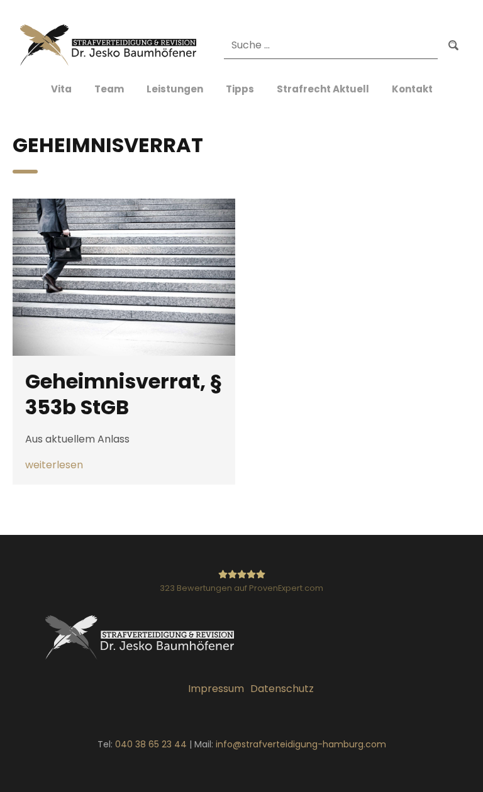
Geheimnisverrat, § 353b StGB (123, 394)
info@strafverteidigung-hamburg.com (301, 744)
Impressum (216, 688)
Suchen (453, 46)
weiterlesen (54, 465)
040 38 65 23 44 (151, 744)
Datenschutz (282, 688)
